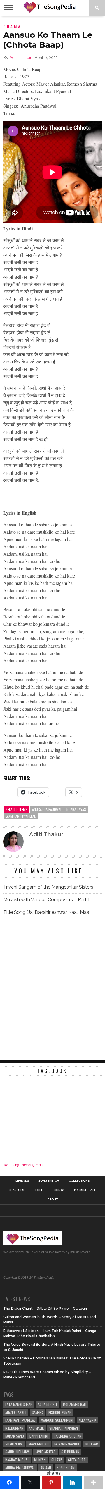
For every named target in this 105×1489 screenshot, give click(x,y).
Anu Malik (36, 1428)
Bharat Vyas (76, 809)
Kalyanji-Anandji (66, 1443)
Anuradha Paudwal (47, 809)
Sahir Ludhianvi (17, 1451)
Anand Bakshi (15, 1412)
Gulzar (56, 1459)
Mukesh (40, 1459)
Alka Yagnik (87, 1420)
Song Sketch (48, 1180)
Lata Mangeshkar (18, 1404)
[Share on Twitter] (30, 1482)
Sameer (37, 1412)
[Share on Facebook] (9, 1482)
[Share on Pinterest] (51, 1482)
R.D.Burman (14, 1428)
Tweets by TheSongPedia (23, 1165)
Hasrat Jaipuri (17, 1459)
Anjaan (46, 1467)
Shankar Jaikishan (63, 1428)
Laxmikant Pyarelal (21, 816)
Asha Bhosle (47, 1404)
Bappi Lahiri (38, 1435)
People (39, 1190)
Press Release (85, 1190)
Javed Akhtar (45, 1451)
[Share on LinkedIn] (72, 1482)
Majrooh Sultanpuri (57, 1420)
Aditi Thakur (21, 57)
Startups (16, 1190)
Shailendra (14, 1443)
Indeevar (91, 1443)
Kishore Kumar (59, 1412)
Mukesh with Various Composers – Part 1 (46, 899)
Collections (79, 1180)
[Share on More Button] (93, 1482)
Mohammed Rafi (74, 1404)
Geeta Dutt (77, 1459)
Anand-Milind (38, 1443)
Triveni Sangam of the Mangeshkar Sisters (48, 887)
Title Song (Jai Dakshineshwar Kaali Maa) (47, 912)
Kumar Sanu (14, 1435)
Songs (59, 1190)
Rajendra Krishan (67, 1435)
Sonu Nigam (66, 1467)
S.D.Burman (70, 1451)
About (53, 1199)
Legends (22, 1180)
